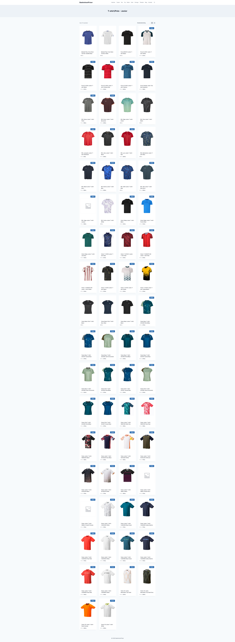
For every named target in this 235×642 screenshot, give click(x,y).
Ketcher (113, 2)
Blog (146, 2)
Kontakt (150, 2)
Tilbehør (142, 2)
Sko (122, 2)
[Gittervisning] (152, 23)
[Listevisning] (155, 23)
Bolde (128, 2)
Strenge (136, 2)
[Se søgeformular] (154, 2)
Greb (132, 2)
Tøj (125, 2)
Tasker (118, 2)
